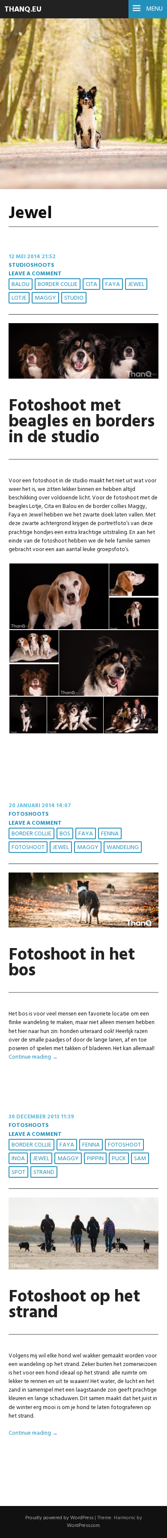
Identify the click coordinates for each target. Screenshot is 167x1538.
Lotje (19, 298)
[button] (58, 596)
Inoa (18, 1159)
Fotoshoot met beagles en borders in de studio (82, 422)
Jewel (136, 284)
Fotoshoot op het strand (74, 1305)
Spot (18, 1172)
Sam (140, 1159)
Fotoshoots (29, 814)
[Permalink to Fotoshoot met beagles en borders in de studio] (83, 377)
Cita (91, 284)
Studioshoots (31, 265)
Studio (74, 298)
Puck (119, 1159)
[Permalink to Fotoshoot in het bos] (83, 926)
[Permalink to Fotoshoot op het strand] (83, 1268)
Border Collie (58, 284)
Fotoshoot (28, 847)
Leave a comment (35, 273)
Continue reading (33, 1057)
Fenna (110, 834)
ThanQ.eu (23, 9)
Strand (43, 1172)
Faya (112, 284)
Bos (65, 834)
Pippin (95, 1159)
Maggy (45, 298)
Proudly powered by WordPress (59, 1518)
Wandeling (123, 847)
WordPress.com (83, 1525)
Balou (21, 284)
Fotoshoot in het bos (72, 963)
